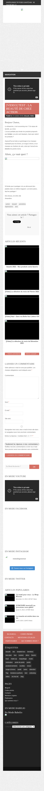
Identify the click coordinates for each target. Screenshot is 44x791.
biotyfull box (21, 652)
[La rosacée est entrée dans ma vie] (10, 619)
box (15, 655)
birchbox (30, 652)
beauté (14, 204)
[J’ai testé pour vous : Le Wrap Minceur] (10, 597)
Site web (8, 418)
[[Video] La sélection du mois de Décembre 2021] (22, 330)
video (7, 676)
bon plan (9, 655)
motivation (9, 662)
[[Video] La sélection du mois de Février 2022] (22, 280)
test (16, 207)
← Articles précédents (13, 354)
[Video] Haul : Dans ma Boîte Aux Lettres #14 (22, 316)
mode (31, 659)
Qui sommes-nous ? (29, 641)
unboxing (32, 673)
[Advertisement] (22, 46)
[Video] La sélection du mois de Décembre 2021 (22, 342)
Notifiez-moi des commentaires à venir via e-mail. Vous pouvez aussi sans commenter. (21, 448)
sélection (32, 669)
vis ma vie (15, 676)
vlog (22, 676)
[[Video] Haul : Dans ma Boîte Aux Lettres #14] (22, 305)
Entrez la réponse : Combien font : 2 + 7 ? (18, 436)
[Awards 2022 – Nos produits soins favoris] (22, 255)
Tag (7, 673)
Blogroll (11, 634)
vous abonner (22, 449)
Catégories (8, 727)
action (8, 204)
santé (19, 669)
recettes (22, 666)
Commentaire (9, 375)
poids (28, 662)
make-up (14, 659)
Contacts (9, 637)
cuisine (21, 655)
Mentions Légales (26, 637)
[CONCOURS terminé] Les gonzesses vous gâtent (25, 606)
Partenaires (11, 641)
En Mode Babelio (13, 712)
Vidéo (32, 116)
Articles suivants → (32, 354)
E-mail (7, 410)
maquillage (23, 659)
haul (7, 659)
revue (29, 666)
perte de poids (19, 662)
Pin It (29, 227)
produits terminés (11, 666)
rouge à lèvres (10, 669)
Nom (7, 402)
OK (34, 467)
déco (27, 655)
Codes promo (27, 634)
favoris (33, 655)
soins (25, 669)
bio (14, 652)
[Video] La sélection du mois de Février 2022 (22, 292)
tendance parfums (16, 673)
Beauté (26, 116)
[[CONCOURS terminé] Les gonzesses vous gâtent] (10, 608)
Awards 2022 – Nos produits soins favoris (22, 267)
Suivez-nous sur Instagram (23, 568)
